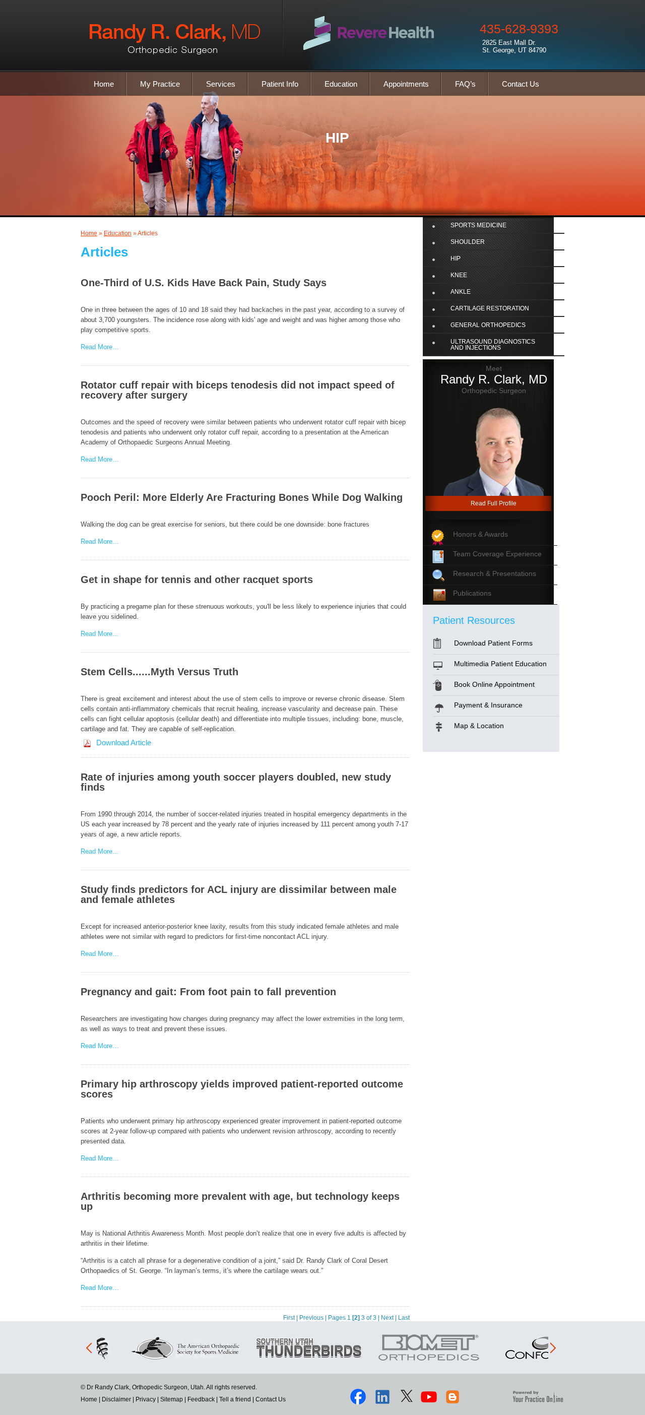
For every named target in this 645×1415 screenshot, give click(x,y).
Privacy (146, 1399)
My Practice (160, 84)
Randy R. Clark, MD (493, 379)
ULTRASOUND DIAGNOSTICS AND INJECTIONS (492, 344)
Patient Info (280, 84)
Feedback (201, 1399)
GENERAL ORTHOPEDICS (488, 325)
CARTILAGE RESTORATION (489, 308)
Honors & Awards (480, 534)
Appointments (406, 84)
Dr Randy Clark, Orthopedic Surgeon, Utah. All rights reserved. (171, 1387)
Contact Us (520, 84)
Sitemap (171, 1399)
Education (341, 84)
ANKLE (460, 291)
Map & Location (479, 726)
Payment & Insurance (488, 705)
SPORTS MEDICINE (478, 225)
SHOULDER (467, 241)
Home (104, 84)
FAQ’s (465, 84)
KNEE (458, 275)
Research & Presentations (494, 573)
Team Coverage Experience (497, 554)
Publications (472, 593)
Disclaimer (116, 1399)
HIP (337, 138)
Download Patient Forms (493, 643)
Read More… (100, 347)
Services (220, 84)
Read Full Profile (494, 503)
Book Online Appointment (494, 684)
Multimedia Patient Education (500, 664)
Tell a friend (235, 1399)
